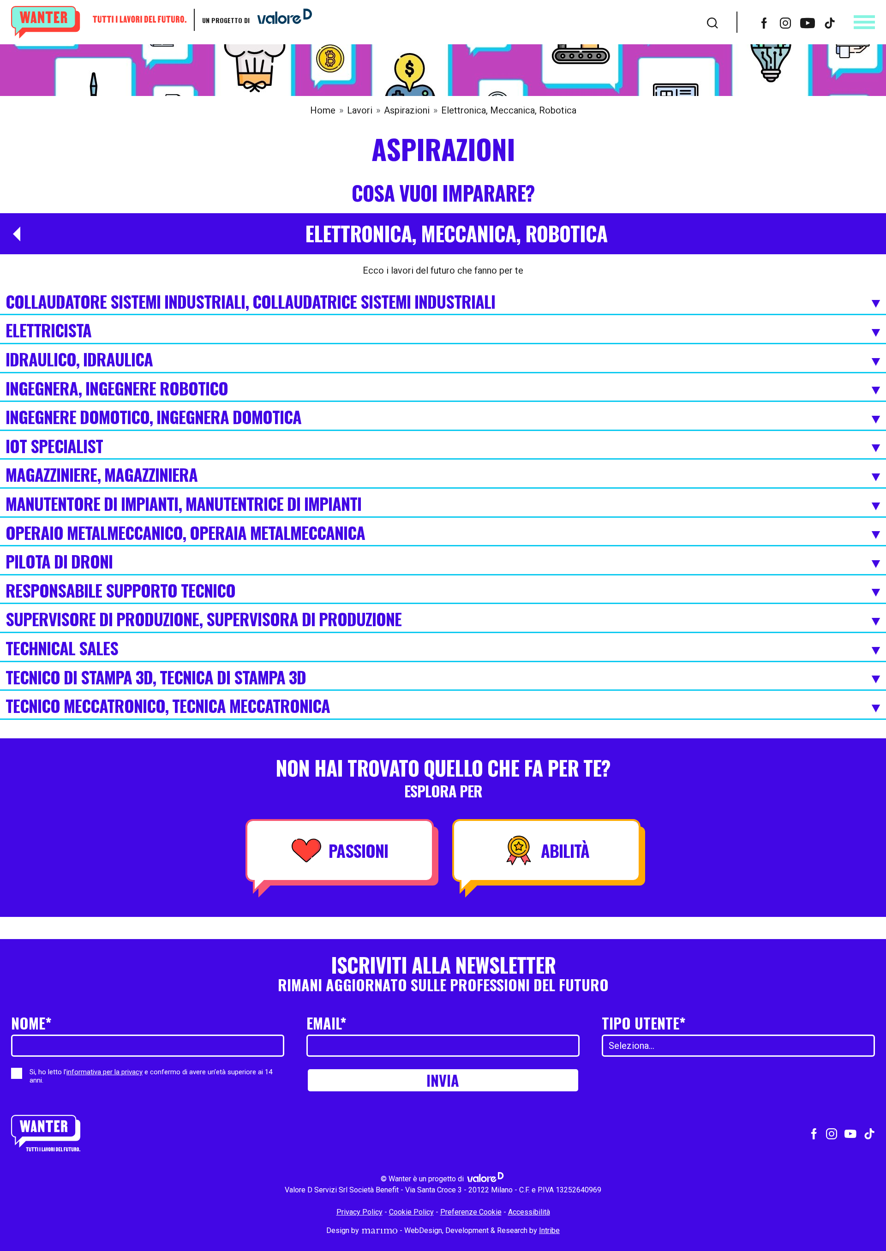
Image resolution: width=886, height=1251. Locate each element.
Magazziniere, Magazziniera (102, 475)
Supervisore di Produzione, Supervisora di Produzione (203, 620)
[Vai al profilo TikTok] (829, 22)
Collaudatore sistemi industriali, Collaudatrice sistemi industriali (250, 302)
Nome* (31, 1023)
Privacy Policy (359, 1212)
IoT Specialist (54, 447)
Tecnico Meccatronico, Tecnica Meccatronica (168, 706)
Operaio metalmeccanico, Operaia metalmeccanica (185, 533)
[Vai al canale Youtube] (807, 22)
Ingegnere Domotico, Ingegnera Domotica (153, 417)
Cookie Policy (411, 1212)
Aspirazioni (407, 110)
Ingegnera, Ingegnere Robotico (117, 389)
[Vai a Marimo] (379, 1230)
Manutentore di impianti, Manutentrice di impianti (183, 504)
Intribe (549, 1230)
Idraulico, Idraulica (79, 360)
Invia (442, 1080)
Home (322, 110)
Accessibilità (529, 1212)
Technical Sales (62, 649)
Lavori (359, 110)
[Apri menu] (864, 22)
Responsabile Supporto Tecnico (120, 591)
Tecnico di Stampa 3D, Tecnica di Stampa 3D (156, 678)
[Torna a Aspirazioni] (13, 234)
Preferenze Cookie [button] (471, 1212)
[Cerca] (712, 22)
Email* (326, 1023)
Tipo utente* (644, 1023)
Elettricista (48, 331)
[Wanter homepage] (98, 22)
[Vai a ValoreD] (281, 19)
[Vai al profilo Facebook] (764, 22)
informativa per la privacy (104, 1072)
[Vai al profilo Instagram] (785, 22)
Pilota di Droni (59, 562)
